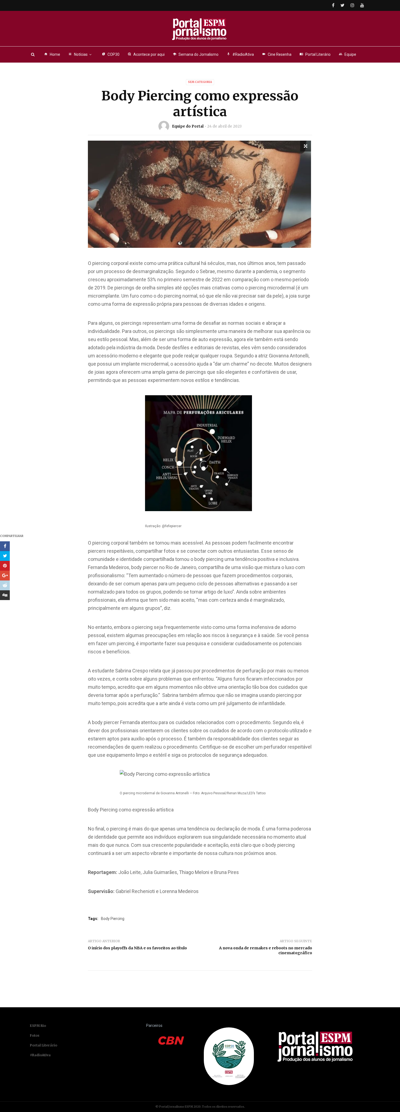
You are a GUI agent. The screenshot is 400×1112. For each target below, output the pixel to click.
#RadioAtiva (240, 54)
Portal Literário (315, 54)
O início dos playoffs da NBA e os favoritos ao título (137, 948)
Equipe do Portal (188, 126)
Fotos (34, 1035)
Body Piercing (112, 918)
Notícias (78, 54)
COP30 (110, 54)
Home (52, 54)
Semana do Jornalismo (196, 54)
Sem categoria (200, 82)
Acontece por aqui (146, 54)
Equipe (347, 54)
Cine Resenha (276, 54)
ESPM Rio (38, 1026)
